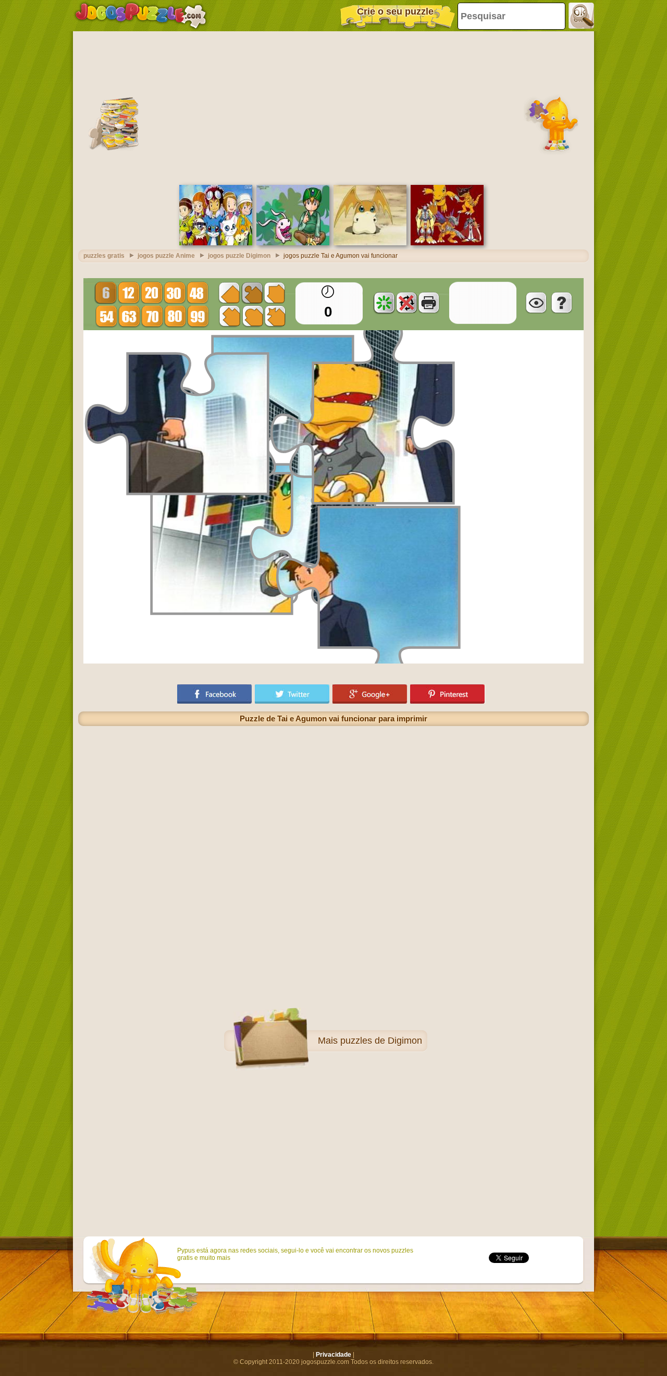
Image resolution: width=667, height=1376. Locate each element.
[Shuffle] (384, 302)
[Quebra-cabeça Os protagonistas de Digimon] (215, 243)
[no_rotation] (406, 302)
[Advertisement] (333, 107)
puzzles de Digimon (381, 1040)
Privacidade (333, 1354)
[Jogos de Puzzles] (140, 15)
